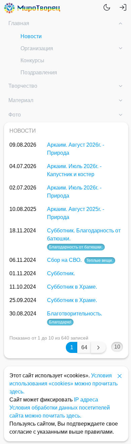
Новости (31, 36)
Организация (36, 48)
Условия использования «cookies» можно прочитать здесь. (63, 383)
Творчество (22, 86)
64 (84, 347)
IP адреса (86, 399)
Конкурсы (32, 60)
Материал (20, 100)
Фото (14, 115)
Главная (18, 23)
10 (117, 347)
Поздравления (38, 72)
